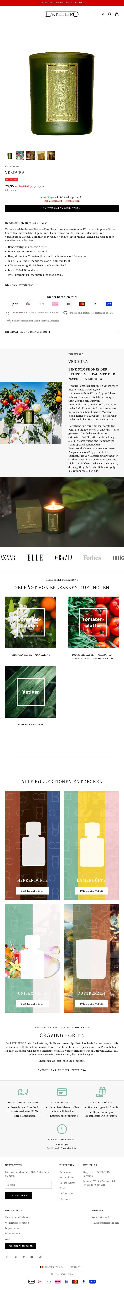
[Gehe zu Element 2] (20, 155)
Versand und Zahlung (17, 1217)
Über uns (64, 1199)
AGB (7, 1238)
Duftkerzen (66, 1193)
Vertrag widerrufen (20, 1245)
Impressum (12, 1228)
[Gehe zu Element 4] (40, 155)
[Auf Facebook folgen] (6, 1257)
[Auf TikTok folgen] (40, 1257)
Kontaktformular (102, 1217)
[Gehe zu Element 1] (9, 155)
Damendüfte (66, 1172)
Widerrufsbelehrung (17, 1222)
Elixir (62, 1188)
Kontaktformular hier (64, 1148)
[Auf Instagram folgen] (15, 1257)
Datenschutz (12, 1233)
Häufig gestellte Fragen (105, 1222)
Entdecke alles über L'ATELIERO (62, 1070)
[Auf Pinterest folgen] (23, 1257)
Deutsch (76, 1267)
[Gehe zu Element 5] (51, 155)
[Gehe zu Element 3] (30, 155)
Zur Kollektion (33, 890)
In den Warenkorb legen (62, 208)
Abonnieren (19, 1195)
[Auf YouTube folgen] (32, 1257)
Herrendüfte (66, 1177)
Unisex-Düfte (67, 1182)
